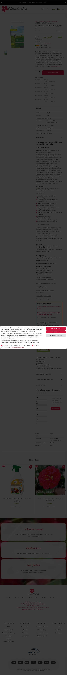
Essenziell (7, 345)
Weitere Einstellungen (18, 347)
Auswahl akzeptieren (56, 335)
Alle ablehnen (56, 332)
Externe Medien (26, 345)
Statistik (16, 345)
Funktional (7, 347)
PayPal (37, 345)
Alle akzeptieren (55, 328)
